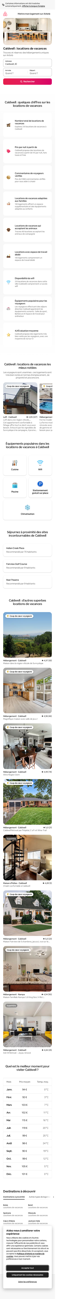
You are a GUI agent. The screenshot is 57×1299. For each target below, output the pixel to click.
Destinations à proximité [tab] (14, 1197)
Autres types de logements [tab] (41, 1197)
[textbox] (15, 73)
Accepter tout (27, 1268)
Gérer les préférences (27, 1282)
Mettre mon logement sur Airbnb (34, 13)
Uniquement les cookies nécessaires (27, 1275)
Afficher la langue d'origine (33, 6)
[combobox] (27, 64)
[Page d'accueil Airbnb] (5, 14)
